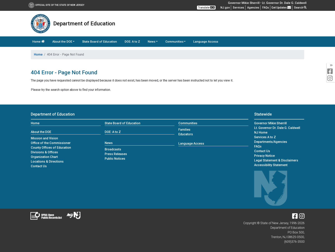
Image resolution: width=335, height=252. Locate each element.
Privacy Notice (264, 156)
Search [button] (299, 7)
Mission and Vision (44, 138)
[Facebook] (295, 217)
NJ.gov (225, 7)
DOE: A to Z (132, 41)
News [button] (151, 41)
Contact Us (39, 166)
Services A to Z (265, 137)
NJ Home (260, 132)
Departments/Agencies (270, 142)
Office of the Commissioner (51, 143)
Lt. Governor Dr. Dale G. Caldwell (277, 128)
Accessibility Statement (271, 165)
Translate (204, 7)
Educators (185, 134)
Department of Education (53, 114)
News (109, 143)
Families (184, 129)
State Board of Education (99, 41)
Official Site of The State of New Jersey (59, 5)
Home (36, 41)
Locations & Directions (47, 161)
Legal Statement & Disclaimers (276, 160)
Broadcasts (113, 149)
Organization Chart (44, 157)
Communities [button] (174, 41)
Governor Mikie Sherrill (270, 123)
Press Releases (116, 154)
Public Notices (115, 158)
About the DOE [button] (62, 41)
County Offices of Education (51, 147)
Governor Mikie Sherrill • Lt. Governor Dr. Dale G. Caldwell (267, 3)
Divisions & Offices (44, 152)
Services (238, 7)
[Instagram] (302, 217)
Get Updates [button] (279, 7)
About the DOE (41, 132)
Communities (187, 123)
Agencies (253, 7)
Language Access (205, 41)
